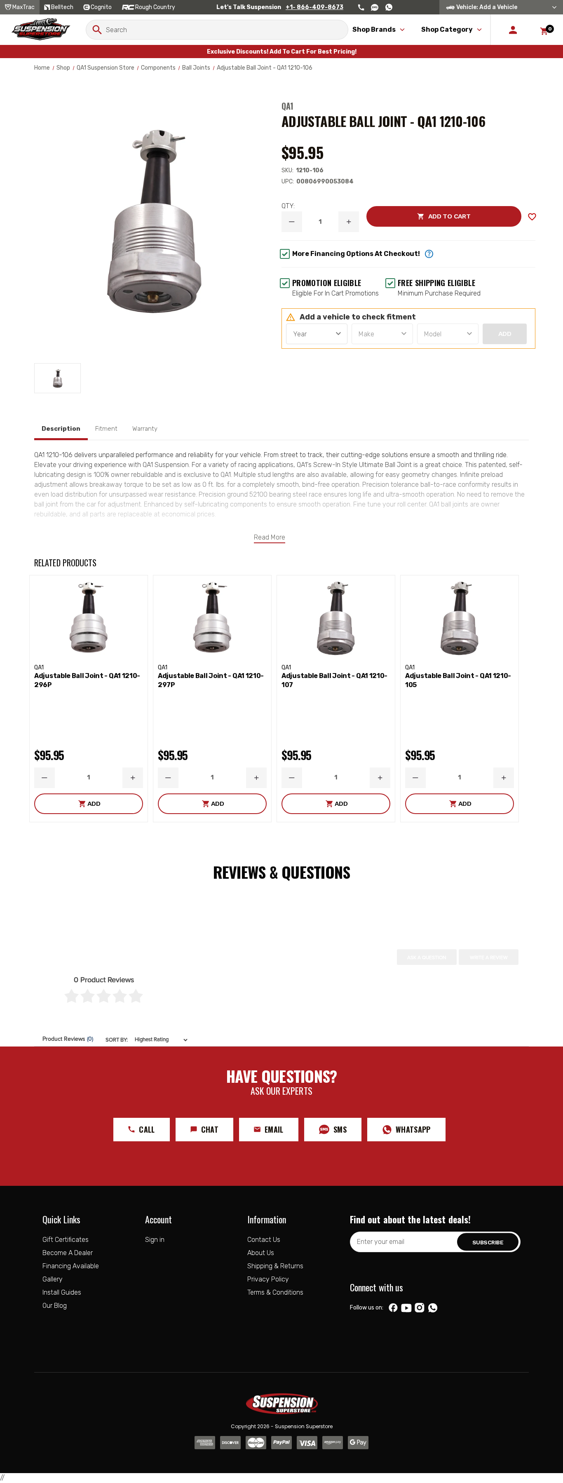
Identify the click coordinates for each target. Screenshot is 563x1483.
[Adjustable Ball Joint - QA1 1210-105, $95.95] (459, 618)
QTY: (288, 206)
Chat (209, 1129)
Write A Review (489, 957)
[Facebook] (393, 1308)
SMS (340, 1129)
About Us (260, 1253)
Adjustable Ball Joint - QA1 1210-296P (87, 680)
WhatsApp (413, 1129)
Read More (269, 537)
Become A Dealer (67, 1253)
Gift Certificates (65, 1240)
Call (147, 1129)
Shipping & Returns (275, 1266)
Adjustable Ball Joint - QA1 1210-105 (458, 680)
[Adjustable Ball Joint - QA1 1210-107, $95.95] (336, 618)
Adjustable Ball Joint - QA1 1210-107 (334, 680)
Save (532, 217)
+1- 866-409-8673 (314, 7)
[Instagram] (419, 1308)
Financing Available (70, 1266)
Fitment (106, 428)
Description (61, 428)
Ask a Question (426, 957)
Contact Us (263, 1240)
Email (274, 1129)
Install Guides (61, 1292)
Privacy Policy (268, 1279)
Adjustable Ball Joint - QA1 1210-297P (211, 680)
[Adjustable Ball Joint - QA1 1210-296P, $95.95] (88, 618)
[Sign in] (513, 29)
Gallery (52, 1279)
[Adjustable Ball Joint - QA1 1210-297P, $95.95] (212, 618)
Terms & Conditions (275, 1292)
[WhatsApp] (432, 1308)
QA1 (287, 106)
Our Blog (54, 1305)
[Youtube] (406, 1308)
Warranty (144, 428)
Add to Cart (418, 216)
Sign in (154, 1240)
